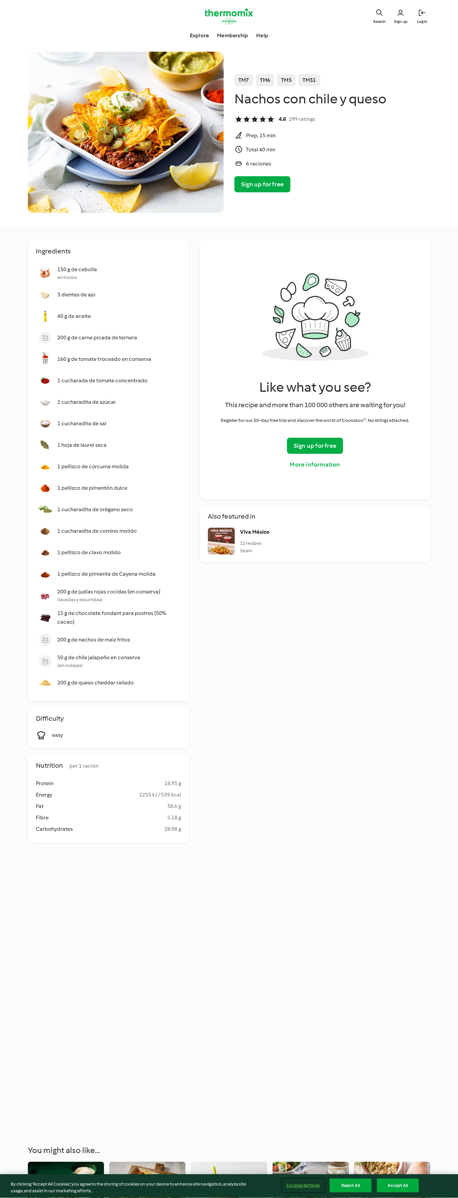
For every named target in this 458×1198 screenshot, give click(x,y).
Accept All (398, 1185)
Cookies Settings (303, 1185)
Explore (199, 35)
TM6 (265, 80)
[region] (229, 1186)
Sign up (400, 21)
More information (315, 464)
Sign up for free (262, 184)
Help (262, 35)
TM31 (309, 80)
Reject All (350, 1185)
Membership (232, 35)
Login (422, 21)
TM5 (286, 80)
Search (379, 21)
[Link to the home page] (229, 16)
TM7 (243, 80)
